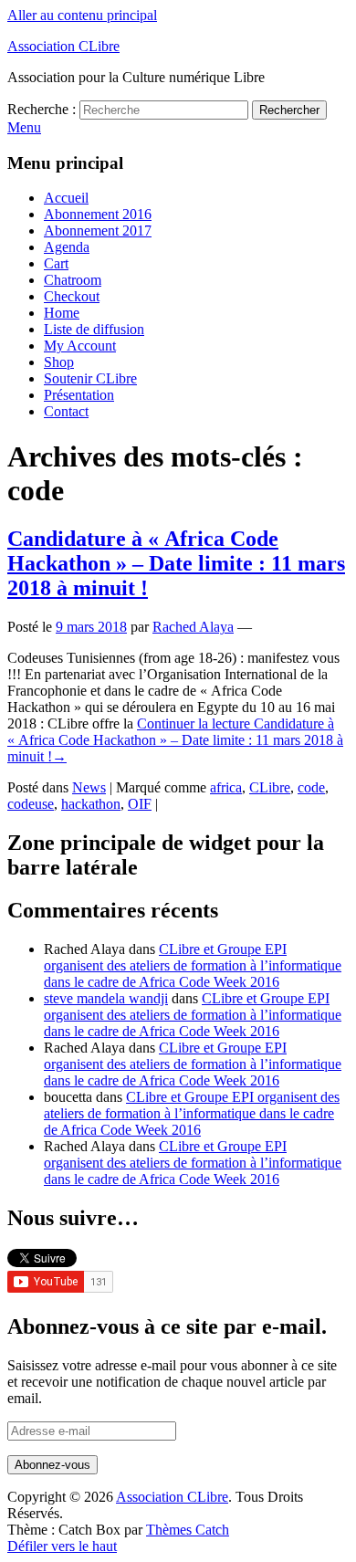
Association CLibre (63, 46)
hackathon (90, 804)
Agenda (66, 247)
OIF (140, 804)
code (311, 787)
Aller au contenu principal (82, 15)
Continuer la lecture (175, 740)
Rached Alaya (193, 626)
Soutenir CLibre (90, 378)
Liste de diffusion (94, 329)
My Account (80, 345)
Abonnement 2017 (98, 230)
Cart (56, 263)
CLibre (269, 787)
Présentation (79, 395)
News (89, 787)
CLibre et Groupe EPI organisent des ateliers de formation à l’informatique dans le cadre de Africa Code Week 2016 (192, 965)
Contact (66, 411)
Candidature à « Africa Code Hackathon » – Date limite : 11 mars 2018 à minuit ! (176, 563)
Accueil (66, 197)
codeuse (30, 804)
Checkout (71, 296)
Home (61, 312)
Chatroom (72, 280)
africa (226, 787)
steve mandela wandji (106, 998)
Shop (59, 362)
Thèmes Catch (187, 1529)
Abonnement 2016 (98, 214)
